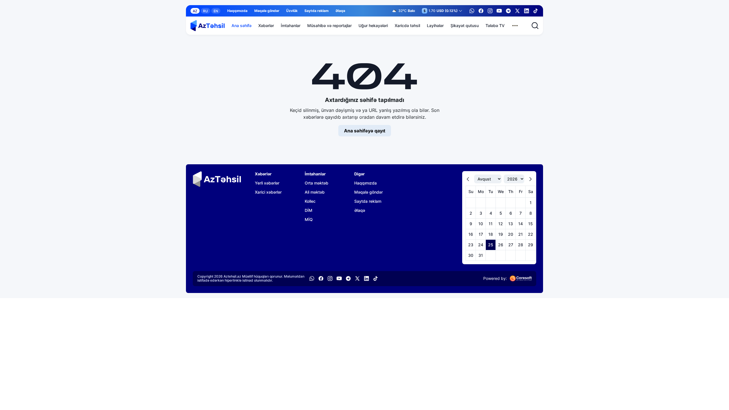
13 (510, 223)
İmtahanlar (290, 25)
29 (530, 244)
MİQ (309, 219)
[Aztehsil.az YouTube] (499, 11)
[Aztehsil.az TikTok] (535, 11)
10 (480, 223)
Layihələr (435, 25)
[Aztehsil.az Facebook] (481, 11)
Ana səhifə (241, 25)
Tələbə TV (495, 25)
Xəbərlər (266, 25)
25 (490, 244)
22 (530, 234)
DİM (308, 210)
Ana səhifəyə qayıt (364, 131)
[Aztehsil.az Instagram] (490, 11)
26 (500, 244)
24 (480, 244)
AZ (195, 11)
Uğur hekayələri (373, 25)
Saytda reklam (316, 11)
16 (470, 234)
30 (470, 255)
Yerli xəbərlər (267, 183)
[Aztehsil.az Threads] (517, 11)
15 (530, 223)
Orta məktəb (316, 183)
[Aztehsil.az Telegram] (508, 11)
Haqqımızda (237, 11)
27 (510, 244)
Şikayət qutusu (464, 25)
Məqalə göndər (266, 11)
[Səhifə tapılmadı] (208, 25)
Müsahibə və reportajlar (329, 25)
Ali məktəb (315, 192)
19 (500, 234)
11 (491, 223)
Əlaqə (340, 11)
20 (510, 234)
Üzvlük (292, 11)
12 (500, 223)
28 (520, 244)
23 (470, 244)
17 (481, 234)
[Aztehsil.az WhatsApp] (472, 11)
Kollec (310, 201)
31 (480, 255)
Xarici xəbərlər (268, 192)
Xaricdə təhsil (407, 25)
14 (520, 223)
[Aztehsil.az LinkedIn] (526, 11)
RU (205, 11)
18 (490, 234)
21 (520, 234)
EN (216, 11)
